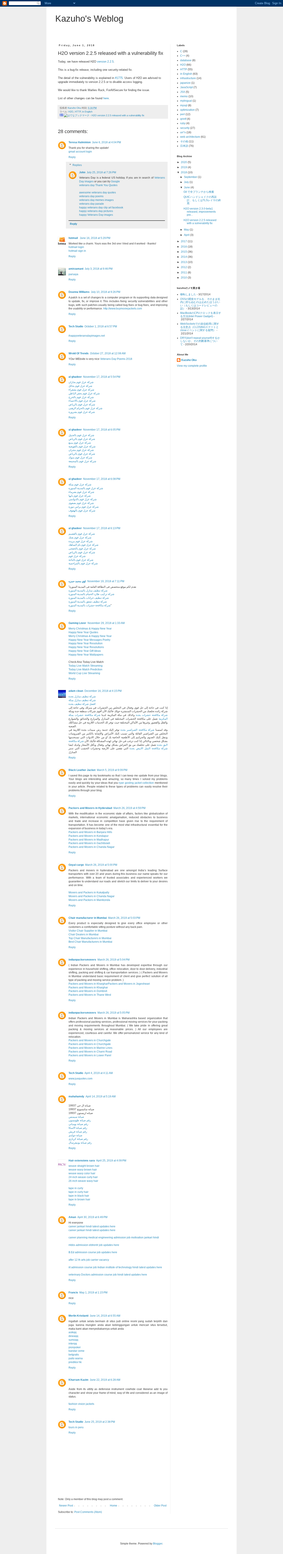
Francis (73, 1292)
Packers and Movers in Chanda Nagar (92, 847)
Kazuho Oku (189, 360)
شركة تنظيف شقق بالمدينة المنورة (88, 601)
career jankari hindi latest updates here (92, 1226)
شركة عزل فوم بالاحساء (82, 400)
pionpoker (75, 1347)
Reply (72, 157)
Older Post (160, 1505)
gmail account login (80, 151)
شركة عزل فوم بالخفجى (82, 548)
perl (182, 114)
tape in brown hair (79, 1199)
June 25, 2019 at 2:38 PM (99, 1421)
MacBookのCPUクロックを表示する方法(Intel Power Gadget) (200, 314)
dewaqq (73, 1336)
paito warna (76, 1358)
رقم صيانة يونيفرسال (80, 1142)
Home (113, 1505)
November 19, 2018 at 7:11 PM (105, 581)
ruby (182, 123)
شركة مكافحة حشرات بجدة (152, 715)
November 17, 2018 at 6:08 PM (101, 479)
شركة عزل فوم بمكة (80, 484)
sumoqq (73, 1339)
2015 (184, 251)
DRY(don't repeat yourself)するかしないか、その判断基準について (200, 341)
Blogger (157, 1543)
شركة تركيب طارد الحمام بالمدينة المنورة (91, 594)
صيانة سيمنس (76, 1116)
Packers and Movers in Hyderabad (90, 808)
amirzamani (76, 268)
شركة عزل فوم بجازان (81, 382)
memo (184, 96)
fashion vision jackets (81, 1403)
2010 (184, 277)
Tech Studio (76, 326)
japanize (185, 82)
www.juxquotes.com (80, 1078)
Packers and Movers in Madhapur (89, 839)
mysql (183, 105)
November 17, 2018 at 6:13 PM (101, 528)
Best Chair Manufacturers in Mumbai (90, 941)
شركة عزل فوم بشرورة (82, 412)
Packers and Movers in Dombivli (88, 991)
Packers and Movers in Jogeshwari (129, 983)
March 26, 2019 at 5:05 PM (114, 1012)
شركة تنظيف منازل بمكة (82, 700)
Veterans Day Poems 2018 (116, 358)
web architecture (190, 136)
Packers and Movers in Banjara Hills (90, 832)
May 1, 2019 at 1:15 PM (93, 1292)
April (187, 234)
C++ (182, 55)
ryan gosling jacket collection (136, 782)
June (187, 187)
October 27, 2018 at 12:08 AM (108, 353)
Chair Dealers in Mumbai (84, 934)
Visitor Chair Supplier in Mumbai (88, 930)
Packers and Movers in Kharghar (88, 983)
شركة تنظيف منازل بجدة (82, 696)
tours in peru (76, 1427)
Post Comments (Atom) (88, 1512)
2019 (184, 167)
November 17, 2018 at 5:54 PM (101, 376)
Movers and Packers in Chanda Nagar (92, 896)
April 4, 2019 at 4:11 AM (98, 1073)
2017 (184, 241)
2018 (184, 172)
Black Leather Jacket (82, 770)
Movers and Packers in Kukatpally (89, 892)
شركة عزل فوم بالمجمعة (82, 461)
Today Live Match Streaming (86, 665)
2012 (184, 267)
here (106, 98)
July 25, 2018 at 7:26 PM (101, 172)
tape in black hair (79, 1195)
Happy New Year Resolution (86, 643)
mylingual (186, 100)
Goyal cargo (76, 864)
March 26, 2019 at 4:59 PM (129, 808)
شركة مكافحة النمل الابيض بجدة (149, 748)
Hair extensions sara (82, 1160)
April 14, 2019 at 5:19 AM (101, 1096)
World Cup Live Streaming (84, 673)
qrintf (183, 118)
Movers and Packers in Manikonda (89, 900)
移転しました (188, 294)
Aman (72, 1217)
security (184, 128)
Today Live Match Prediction (85, 669)
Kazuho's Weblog (89, 18)
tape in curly (76, 1188)
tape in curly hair (78, 1192)
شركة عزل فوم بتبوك (80, 457)
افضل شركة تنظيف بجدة (82, 703)
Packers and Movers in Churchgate (90, 1040)
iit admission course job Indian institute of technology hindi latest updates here (115, 1267)
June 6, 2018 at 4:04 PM (106, 142)
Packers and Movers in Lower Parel (90, 1055)
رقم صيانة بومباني (78, 1124)
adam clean (76, 690)
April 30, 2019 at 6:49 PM (92, 1217)
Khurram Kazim (78, 1379)
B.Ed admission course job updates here (93, 1252)
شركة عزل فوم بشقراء (81, 389)
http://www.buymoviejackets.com (122, 308)
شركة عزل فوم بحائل (80, 385)
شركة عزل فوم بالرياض (82, 404)
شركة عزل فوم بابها (80, 495)
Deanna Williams (79, 292)
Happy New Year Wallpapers (86, 654)
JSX (182, 91)
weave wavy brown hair (83, 1169)
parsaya (73, 274)
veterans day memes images (96, 200)
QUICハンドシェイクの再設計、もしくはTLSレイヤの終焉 (202, 200)
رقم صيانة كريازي (78, 1138)
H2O (70, 111)
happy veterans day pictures (96, 211)
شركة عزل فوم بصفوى (81, 503)
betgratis (74, 1354)
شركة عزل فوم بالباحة (81, 559)
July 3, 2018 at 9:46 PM (99, 268)
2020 (184, 162)
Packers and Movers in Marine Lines (90, 1047)
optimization (187, 109)
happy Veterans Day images (96, 214)
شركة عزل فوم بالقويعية (82, 446)
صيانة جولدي (75, 1135)
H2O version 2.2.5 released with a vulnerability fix (200, 222)
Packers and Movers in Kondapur (89, 835)
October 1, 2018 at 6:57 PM (100, 326)
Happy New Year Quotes (83, 632)
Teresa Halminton (80, 142)
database (185, 60)
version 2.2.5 (105, 61)
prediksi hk (75, 1362)
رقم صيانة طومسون (80, 1120)
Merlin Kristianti (78, 1315)
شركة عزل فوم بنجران (81, 450)
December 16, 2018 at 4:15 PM (103, 690)
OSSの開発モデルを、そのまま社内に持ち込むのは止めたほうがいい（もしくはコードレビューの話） (200, 303)
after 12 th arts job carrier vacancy (89, 1259)
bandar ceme (76, 1350)
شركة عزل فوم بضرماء (81, 492)
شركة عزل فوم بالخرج (81, 397)
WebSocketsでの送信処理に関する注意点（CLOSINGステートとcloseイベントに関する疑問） (199, 327)
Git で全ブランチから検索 (199, 191)
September (191, 177)
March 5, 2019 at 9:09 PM (112, 770)
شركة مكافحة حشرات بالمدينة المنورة (90, 605)
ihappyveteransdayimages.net (87, 335)
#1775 (119, 78)
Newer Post (66, 1505)
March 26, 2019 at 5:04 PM (114, 959)
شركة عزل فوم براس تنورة (84, 506)
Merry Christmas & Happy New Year (90, 628)
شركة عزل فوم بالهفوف (82, 510)
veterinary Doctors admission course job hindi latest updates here (108, 1274)
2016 (184, 246)
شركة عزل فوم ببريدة (81, 541)
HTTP (78, 111)
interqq (73, 1343)
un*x (183, 132)
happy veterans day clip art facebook (101, 207)
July (186, 182)
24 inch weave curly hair (83, 1177)
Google (115, 181)
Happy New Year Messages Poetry (89, 639)
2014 (184, 256)
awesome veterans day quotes (97, 192)
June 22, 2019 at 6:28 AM (105, 1379)
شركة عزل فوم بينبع (80, 442)
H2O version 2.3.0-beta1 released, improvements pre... (200, 212)
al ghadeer (75, 376)
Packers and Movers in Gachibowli (89, 843)
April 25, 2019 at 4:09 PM (111, 1160)
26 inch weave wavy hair (83, 1180)
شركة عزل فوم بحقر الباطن (84, 393)
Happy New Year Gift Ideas (85, 650)
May (187, 229)
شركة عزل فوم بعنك (80, 537)
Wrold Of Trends (79, 353)
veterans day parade (91, 203)
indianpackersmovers (82, 959)
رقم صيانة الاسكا (78, 1127)
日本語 (184, 145)
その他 (184, 141)
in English (87, 111)
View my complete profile (192, 365)
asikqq (72, 1332)
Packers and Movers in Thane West (90, 994)
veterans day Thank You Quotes (98, 185)
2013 (184, 262)
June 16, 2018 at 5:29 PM (95, 238)
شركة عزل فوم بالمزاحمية (83, 563)
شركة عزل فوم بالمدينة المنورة (86, 488)
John (82, 172)
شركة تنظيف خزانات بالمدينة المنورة (89, 597)
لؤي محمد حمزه (77, 581)
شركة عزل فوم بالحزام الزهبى (85, 408)
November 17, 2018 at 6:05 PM (101, 429)
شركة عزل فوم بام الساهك (83, 544)
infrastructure (188, 78)
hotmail (73, 238)
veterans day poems (91, 196)
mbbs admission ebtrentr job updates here (94, 1245)
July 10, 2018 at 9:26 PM (105, 292)
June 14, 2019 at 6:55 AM (105, 1315)
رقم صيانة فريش (78, 1131)
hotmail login (76, 247)
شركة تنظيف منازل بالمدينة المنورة (88, 590)
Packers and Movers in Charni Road (90, 1051)
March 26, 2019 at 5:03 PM (124, 917)
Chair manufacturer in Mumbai (88, 917)
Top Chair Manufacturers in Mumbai (90, 938)
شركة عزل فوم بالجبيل (81, 435)
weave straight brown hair (84, 1165)
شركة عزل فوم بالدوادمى (83, 499)
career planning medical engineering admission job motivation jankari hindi (114, 1237)
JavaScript (186, 87)
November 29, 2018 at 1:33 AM (106, 623)
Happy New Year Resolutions (86, 647)
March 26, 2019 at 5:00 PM (101, 864)
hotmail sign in (77, 250)
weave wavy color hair (82, 1173)
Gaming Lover (77, 623)
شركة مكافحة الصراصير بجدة (137, 729)
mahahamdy (76, 1096)
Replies (77, 165)
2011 (184, 272)
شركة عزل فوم (77, 556)
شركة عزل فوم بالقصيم (82, 533)
